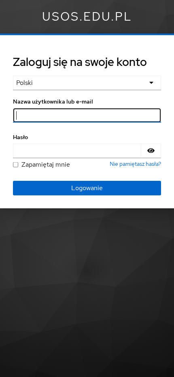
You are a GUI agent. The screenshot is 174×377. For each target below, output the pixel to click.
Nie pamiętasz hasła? (135, 163)
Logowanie (87, 188)
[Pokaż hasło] (151, 151)
